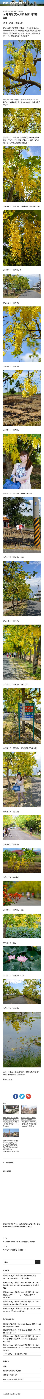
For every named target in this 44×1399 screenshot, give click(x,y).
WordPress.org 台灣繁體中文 (13, 1379)
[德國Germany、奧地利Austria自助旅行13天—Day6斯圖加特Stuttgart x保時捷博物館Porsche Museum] (11, 1109)
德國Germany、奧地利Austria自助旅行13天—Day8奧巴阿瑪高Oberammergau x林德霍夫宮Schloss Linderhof (21, 1294)
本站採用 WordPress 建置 (12, 1394)
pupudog (20, 11)
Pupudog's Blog (15, 3)
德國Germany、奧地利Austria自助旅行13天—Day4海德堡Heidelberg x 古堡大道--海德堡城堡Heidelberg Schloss (21, 1347)
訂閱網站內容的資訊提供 (12, 1371)
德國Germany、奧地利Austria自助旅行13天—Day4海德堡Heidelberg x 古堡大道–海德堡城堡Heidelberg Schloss (28, 1121)
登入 (4, 1366)
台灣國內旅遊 (9, 1162)
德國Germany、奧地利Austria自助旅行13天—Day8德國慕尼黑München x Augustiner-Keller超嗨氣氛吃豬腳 (21, 1285)
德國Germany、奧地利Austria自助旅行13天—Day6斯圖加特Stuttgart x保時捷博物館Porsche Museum (11, 1121)
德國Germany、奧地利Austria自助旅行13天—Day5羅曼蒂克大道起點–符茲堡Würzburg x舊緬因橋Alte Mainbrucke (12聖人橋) (11, 1146)
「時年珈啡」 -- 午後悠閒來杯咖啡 (15, 1354)
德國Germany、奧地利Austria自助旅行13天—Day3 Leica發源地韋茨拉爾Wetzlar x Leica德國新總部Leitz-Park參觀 (22, 1338)
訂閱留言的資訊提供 (10, 1375)
